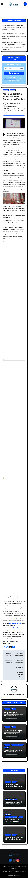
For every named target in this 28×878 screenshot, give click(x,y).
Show (23, 111)
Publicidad (17, 875)
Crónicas (12, 90)
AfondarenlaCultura (15, 623)
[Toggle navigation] (2, 4)
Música (12, 111)
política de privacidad (10, 79)
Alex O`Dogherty (9, 109)
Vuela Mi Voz (6, 112)
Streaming (23, 871)
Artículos (5, 90)
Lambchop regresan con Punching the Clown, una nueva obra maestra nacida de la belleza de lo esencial (13, 27)
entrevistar (6, 628)
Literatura (16, 871)
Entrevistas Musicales (17, 744)
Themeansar (14, 868)
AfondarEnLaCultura (14, 103)
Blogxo (22, 866)
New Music (18, 111)
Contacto (10, 875)
